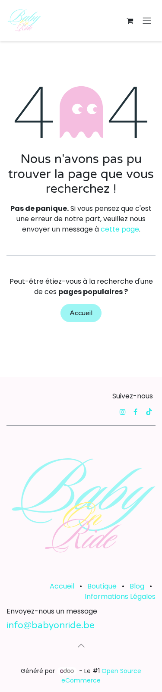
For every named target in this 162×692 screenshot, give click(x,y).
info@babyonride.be (50, 625)
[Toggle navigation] (147, 21)
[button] (81, 645)
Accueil (81, 313)
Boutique (102, 586)
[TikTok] (149, 412)
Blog (137, 586)
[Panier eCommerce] (129, 20)
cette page (120, 229)
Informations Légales (120, 596)
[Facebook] (135, 412)
